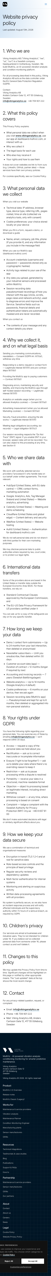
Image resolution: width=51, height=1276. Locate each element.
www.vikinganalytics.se (28, 135)
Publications (8, 1163)
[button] (46, 4)
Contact (6, 1208)
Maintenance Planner (12, 1118)
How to (6, 1172)
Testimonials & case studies (14, 1154)
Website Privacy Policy (12, 1237)
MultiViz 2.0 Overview (12, 1090)
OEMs (5, 1137)
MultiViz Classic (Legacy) (14, 1099)
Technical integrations (12, 1149)
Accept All (32, 1261)
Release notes (9, 1095)
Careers (6, 1218)
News (5, 1222)
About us (7, 1213)
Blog (5, 1158)
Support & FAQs (10, 1167)
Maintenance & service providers (17, 1109)
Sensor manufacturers (12, 1132)
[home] (5, 4)
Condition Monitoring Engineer (16, 1123)
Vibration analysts (10, 1114)
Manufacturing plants (12, 1128)
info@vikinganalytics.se (14, 101)
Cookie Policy (8, 1232)
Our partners (8, 1196)
